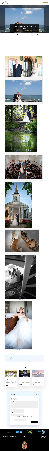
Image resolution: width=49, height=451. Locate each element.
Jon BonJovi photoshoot (22, 378)
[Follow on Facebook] (24, 436)
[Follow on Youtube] (26, 436)
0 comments (30, 30)
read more (7, 385)
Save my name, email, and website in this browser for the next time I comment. (22, 416)
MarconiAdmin (19, 30)
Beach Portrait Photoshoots (36, 378)
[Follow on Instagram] (23, 436)
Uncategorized (27, 30)
